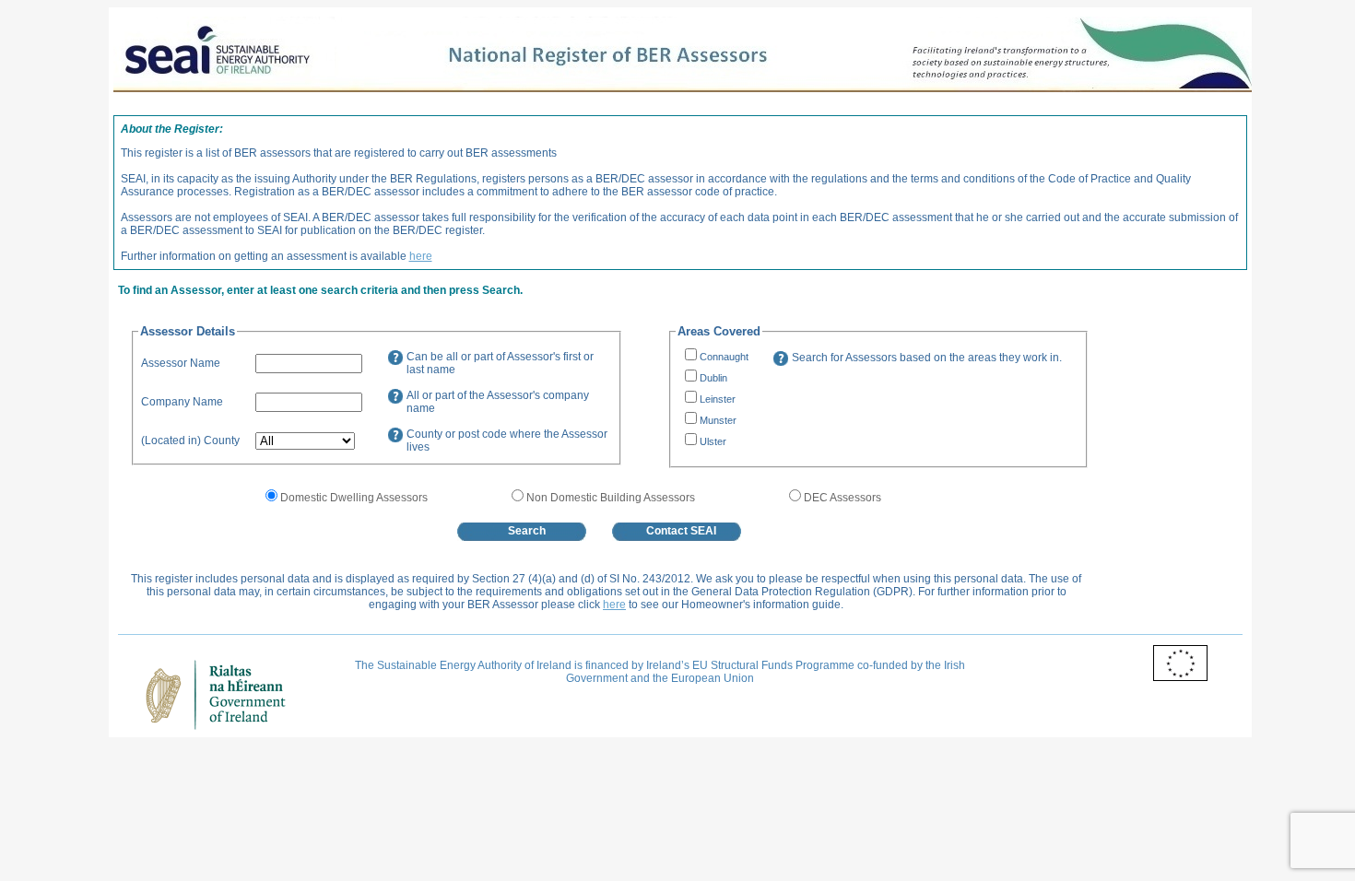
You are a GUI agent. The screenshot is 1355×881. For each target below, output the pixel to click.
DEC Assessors (842, 497)
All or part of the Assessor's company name (497, 402)
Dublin (713, 377)
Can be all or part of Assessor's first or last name (500, 363)
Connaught (724, 356)
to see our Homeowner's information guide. (736, 604)
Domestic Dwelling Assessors (354, 497)
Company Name (182, 401)
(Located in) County (190, 440)
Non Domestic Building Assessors (610, 497)
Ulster (713, 441)
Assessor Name (180, 363)
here (420, 256)
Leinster (718, 399)
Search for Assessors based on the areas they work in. (927, 357)
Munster (718, 420)
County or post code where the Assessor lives (506, 440)
